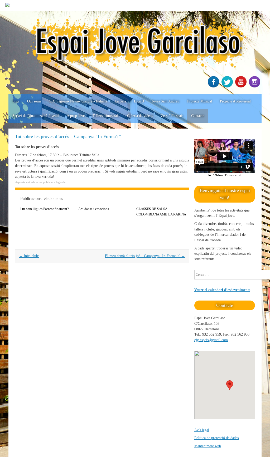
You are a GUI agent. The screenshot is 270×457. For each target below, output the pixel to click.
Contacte (197, 116)
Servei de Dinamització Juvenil (35, 116)
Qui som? (34, 101)
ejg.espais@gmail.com (211, 340)
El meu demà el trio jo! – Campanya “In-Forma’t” (145, 256)
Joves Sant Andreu (165, 101)
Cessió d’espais (172, 116)
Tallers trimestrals (106, 116)
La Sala (120, 101)
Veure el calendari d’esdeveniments (222, 290)
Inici (15, 101)
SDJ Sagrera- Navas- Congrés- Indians (78, 101)
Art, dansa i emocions (93, 209)
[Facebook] (214, 86)
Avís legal (201, 430)
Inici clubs (29, 256)
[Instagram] (255, 86)
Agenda (60, 182)
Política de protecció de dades (216, 438)
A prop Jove (76, 116)
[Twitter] (227, 86)
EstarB (139, 101)
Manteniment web (207, 446)
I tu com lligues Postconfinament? (44, 209)
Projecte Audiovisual (235, 101)
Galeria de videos (140, 116)
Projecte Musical (199, 101)
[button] (229, 385)
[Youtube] (241, 86)
